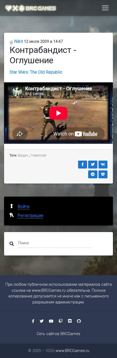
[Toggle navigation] (105, 8)
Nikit (18, 41)
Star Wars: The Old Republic (36, 72)
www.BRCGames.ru (49, 290)
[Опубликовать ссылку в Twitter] (92, 165)
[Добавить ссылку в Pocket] (103, 174)
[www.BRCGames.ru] (30, 8)
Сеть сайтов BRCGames (58, 334)
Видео (23, 155)
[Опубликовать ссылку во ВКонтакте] (103, 165)
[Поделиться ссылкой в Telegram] (92, 174)
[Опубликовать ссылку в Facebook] (82, 165)
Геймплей (38, 155)
